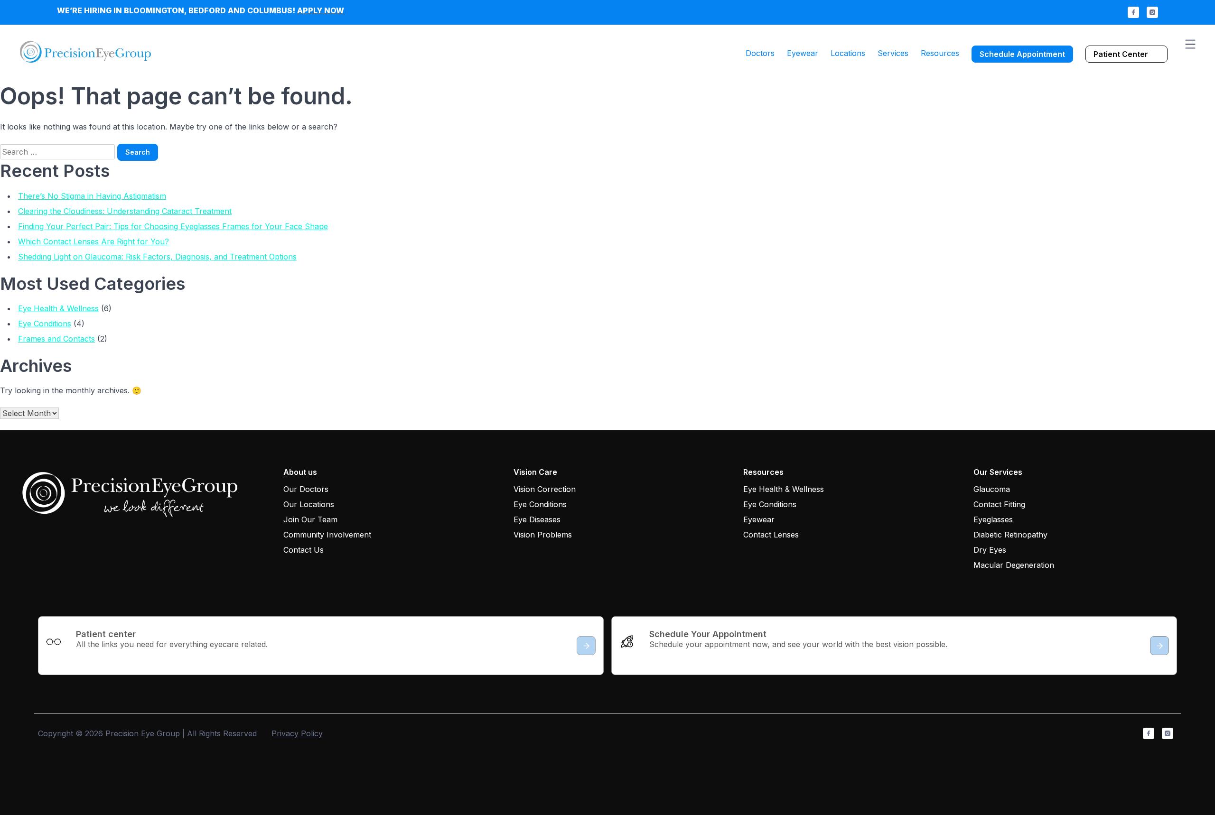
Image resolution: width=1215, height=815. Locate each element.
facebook (1133, 12)
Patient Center (1121, 54)
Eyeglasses (993, 519)
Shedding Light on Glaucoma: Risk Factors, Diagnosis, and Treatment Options (157, 256)
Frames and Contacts (56, 338)
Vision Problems (543, 534)
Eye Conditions (44, 323)
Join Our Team (310, 519)
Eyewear (802, 53)
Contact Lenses (771, 534)
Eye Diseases (537, 519)
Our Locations (308, 504)
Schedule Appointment (1022, 54)
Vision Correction (545, 489)
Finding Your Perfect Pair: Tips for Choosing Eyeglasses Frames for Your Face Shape (173, 226)
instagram (1152, 12)
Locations (848, 53)
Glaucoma (991, 489)
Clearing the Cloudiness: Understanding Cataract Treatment (125, 211)
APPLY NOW (320, 10)
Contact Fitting (999, 504)
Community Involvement (327, 534)
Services (893, 53)
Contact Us (303, 550)
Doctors (760, 53)
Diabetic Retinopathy (1010, 534)
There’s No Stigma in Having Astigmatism (92, 196)
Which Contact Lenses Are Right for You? (93, 241)
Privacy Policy (297, 733)
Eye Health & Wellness (58, 308)
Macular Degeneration (1013, 565)
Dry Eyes (989, 550)
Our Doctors (305, 489)
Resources (940, 53)
